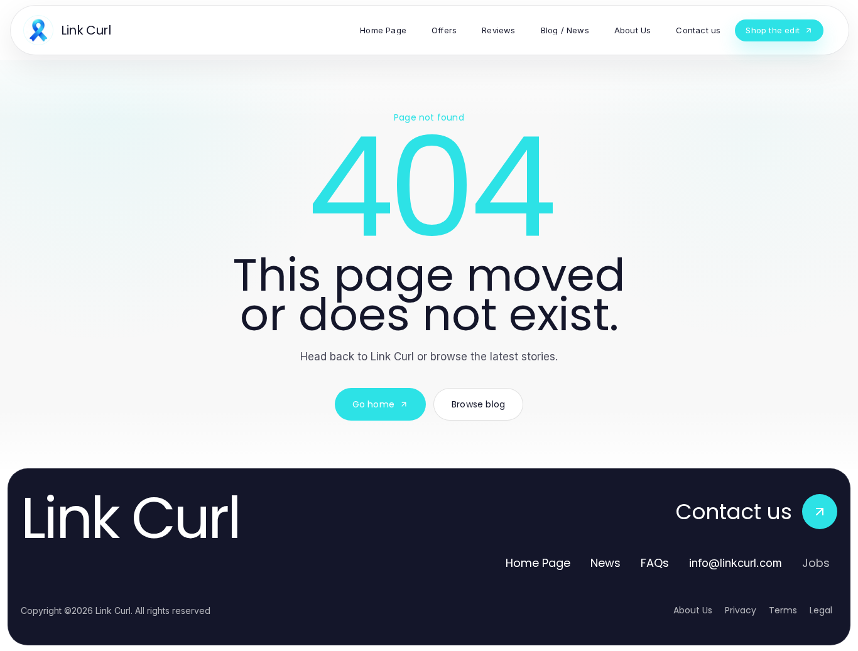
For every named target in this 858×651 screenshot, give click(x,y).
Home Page (538, 563)
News (605, 563)
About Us (692, 610)
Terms (783, 610)
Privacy (740, 610)
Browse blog (478, 404)
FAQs (655, 563)
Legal (821, 610)
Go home (373, 404)
